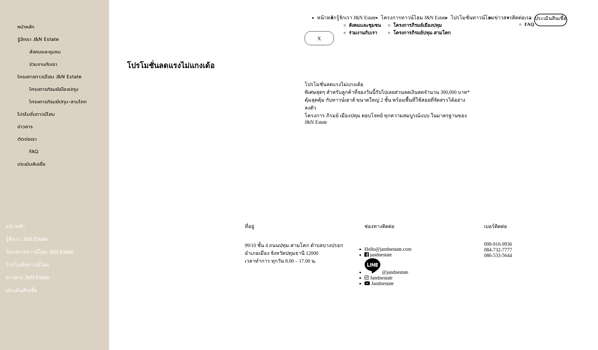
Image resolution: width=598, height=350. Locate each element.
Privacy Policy (141, 274)
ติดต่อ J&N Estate (144, 252)
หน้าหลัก (326, 17)
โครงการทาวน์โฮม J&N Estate (414, 17)
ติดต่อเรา (522, 17)
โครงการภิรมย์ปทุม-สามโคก (422, 32)
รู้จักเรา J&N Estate (356, 17)
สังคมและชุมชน (365, 25)
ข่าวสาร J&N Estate (28, 277)
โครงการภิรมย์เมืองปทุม (417, 25)
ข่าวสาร (503, 17)
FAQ (529, 24)
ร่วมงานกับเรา (363, 32)
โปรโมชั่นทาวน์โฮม (472, 17)
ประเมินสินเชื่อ (551, 18)
